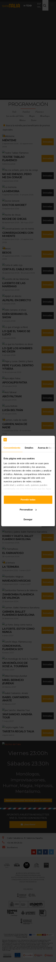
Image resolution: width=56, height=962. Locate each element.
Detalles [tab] (29, 447)
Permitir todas (28, 499)
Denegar (28, 519)
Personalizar (26, 509)
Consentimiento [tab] (11, 447)
